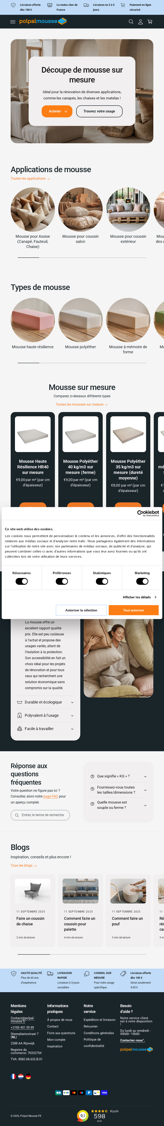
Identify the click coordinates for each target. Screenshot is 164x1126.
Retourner (91, 1026)
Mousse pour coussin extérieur (128, 239)
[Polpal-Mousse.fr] (13, 1077)
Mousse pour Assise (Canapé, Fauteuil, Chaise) (33, 241)
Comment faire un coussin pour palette (79, 924)
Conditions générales (99, 1033)
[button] (13, 22)
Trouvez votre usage (99, 111)
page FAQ (50, 796)
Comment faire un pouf (127, 921)
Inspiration (54, 1046)
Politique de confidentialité (94, 1043)
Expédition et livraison (99, 1020)
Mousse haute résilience (32, 347)
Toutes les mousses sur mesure (79, 404)
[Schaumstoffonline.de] (28, 1077)
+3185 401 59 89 (22, 1027)
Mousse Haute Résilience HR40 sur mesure (32, 467)
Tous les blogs (21, 866)
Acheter (55, 111)
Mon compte (56, 1040)
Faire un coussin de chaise (30, 921)
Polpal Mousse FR (30, 1115)
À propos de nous (59, 1020)
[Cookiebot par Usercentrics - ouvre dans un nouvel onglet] (140, 513)
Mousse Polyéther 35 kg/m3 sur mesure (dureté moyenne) (128, 470)
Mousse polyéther (80, 347)
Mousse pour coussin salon (80, 239)
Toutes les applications (28, 179)
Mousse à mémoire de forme (128, 349)
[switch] (62, 581)
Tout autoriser (133, 610)
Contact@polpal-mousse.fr (22, 1019)
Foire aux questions (61, 1033)
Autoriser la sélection (81, 610)
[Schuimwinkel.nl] (20, 1077)
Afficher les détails (137, 597)
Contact (53, 1026)
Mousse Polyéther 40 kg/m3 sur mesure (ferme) (80, 467)
